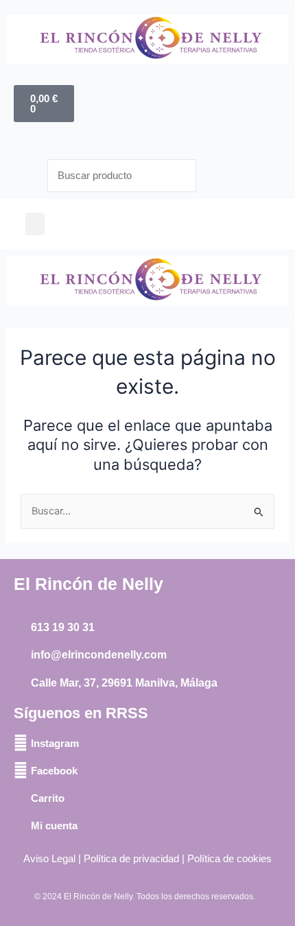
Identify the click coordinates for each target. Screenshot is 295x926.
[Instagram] (20, 743)
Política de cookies (229, 858)
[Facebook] (20, 770)
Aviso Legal (49, 858)
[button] (35, 224)
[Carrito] (20, 798)
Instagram (55, 743)
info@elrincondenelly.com (99, 655)
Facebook (54, 770)
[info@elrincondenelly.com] (20, 656)
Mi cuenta (54, 825)
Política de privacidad (131, 858)
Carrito (47, 798)
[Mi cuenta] (20, 825)
